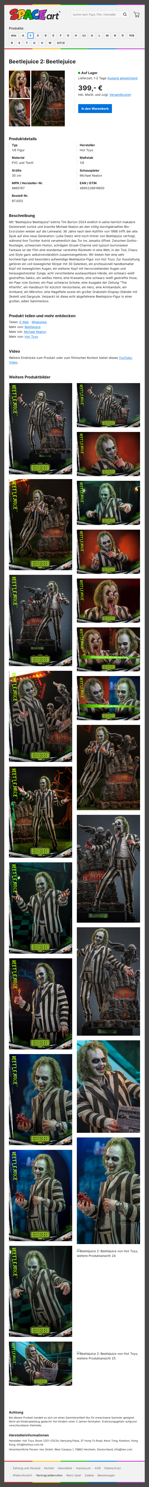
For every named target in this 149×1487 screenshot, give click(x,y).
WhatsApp (39, 322)
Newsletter (65, 1468)
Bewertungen (106, 1475)
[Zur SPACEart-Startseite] (35, 14)
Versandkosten (120, 95)
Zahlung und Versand (26, 1468)
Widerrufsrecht (22, 1475)
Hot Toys (31, 337)
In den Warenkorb (95, 109)
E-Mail (24, 322)
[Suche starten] (125, 14)
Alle (13, 35)
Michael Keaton (35, 332)
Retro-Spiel (73, 1475)
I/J (84, 35)
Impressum (83, 1468)
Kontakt (49, 1468)
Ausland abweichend (122, 78)
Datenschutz (112, 1468)
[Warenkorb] (136, 14)
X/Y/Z (61, 42)
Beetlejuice (33, 327)
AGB (97, 1468)
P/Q (131, 35)
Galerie (89, 1475)
